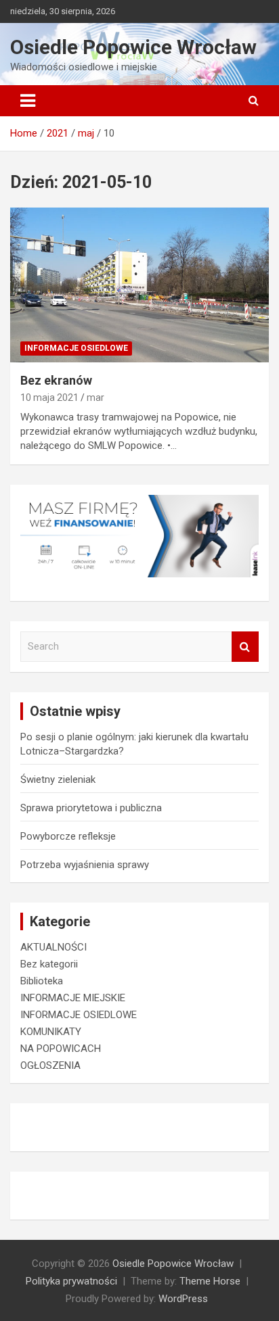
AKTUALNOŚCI (53, 947)
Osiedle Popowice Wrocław (133, 47)
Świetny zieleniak (57, 779)
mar (95, 397)
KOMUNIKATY (50, 1032)
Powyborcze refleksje (68, 836)
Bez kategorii (49, 964)
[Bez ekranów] (139, 285)
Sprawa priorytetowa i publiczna (91, 808)
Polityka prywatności (71, 1281)
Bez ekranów (56, 380)
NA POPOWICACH (60, 1048)
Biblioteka (41, 981)
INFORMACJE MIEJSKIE (72, 998)
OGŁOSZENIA (50, 1065)
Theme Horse (209, 1281)
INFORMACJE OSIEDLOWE (76, 348)
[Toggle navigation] (27, 100)
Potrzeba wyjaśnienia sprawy (84, 865)
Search (245, 646)
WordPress (183, 1299)
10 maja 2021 (49, 397)
